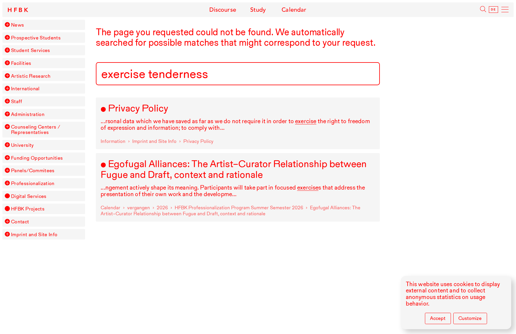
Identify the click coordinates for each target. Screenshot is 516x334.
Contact (20, 221)
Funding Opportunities (37, 158)
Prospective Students (36, 37)
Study (258, 9)
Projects (27, 208)
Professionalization (33, 183)
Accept (438, 318)
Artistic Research (30, 76)
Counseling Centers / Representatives (35, 129)
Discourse (222, 9)
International (25, 88)
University (22, 145)
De (493, 9)
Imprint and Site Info (34, 234)
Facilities (21, 63)
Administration (27, 114)
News (17, 25)
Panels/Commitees (33, 170)
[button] (7, 24)
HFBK (18, 10)
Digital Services (29, 196)
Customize (470, 318)
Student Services (30, 50)
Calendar (294, 9)
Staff (16, 101)
